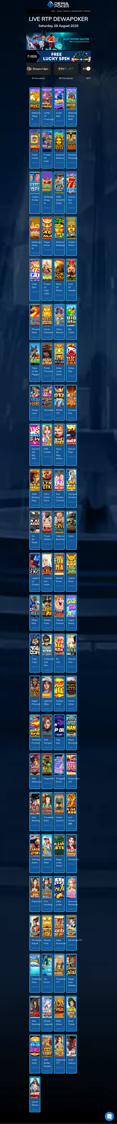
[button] (88, 68)
